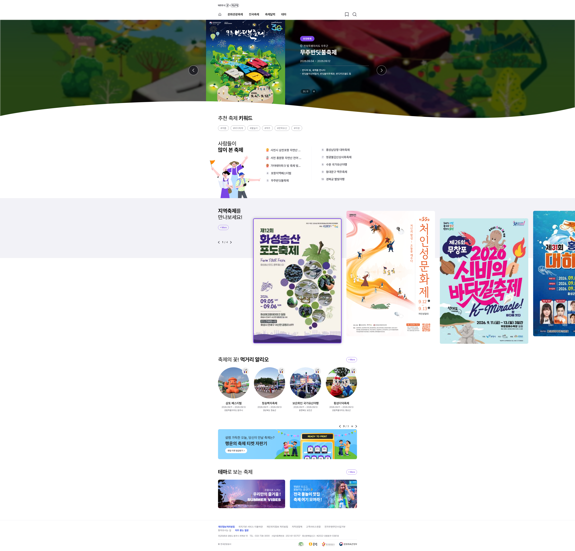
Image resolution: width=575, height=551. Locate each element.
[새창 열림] (301, 544)
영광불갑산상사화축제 (338, 157)
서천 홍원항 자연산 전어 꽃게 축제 (286, 158)
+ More (223, 227)
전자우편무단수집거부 (334, 526)
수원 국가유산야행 (336, 164)
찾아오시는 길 (224, 530)
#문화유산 (282, 128)
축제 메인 (220, 14)
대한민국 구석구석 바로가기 (228, 5)
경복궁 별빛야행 (335, 179)
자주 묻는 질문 (242, 530)
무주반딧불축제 (280, 180)
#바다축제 (238, 128)
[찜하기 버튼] (346, 14)
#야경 (297, 128)
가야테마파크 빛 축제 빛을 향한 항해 (286, 166)
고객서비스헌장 (313, 526)
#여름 (223, 128)
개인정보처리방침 (226, 526)
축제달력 (270, 14)
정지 (314, 91)
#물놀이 (254, 128)
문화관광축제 (235, 14)
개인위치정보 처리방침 (277, 526)
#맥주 (267, 128)
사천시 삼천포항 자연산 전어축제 (286, 150)
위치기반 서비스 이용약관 (251, 526)
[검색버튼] (354, 14)
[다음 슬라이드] (381, 70)
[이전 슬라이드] (193, 70)
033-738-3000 (262, 536)
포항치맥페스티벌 (281, 173)
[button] (219, 242)
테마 (283, 14)
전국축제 (254, 14)
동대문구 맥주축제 (336, 172)
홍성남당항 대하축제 (338, 150)
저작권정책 (297, 526)
